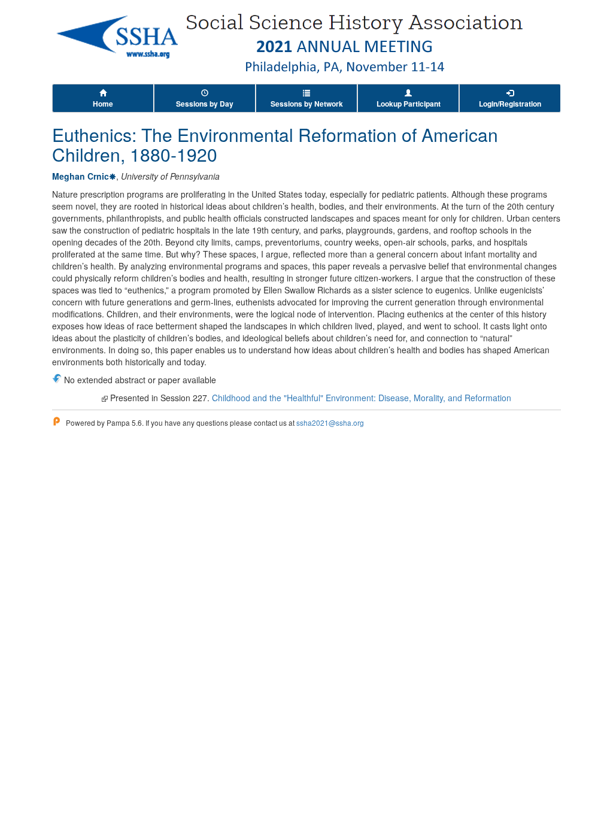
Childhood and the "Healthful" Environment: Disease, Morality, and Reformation (361, 398)
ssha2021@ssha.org (330, 422)
